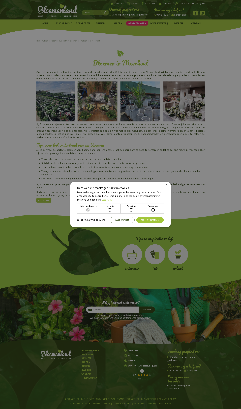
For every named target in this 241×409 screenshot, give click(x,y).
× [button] (167, 185)
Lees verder (107, 200)
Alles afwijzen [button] (122, 220)
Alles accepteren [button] (150, 220)
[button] (91, 220)
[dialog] (120, 204)
